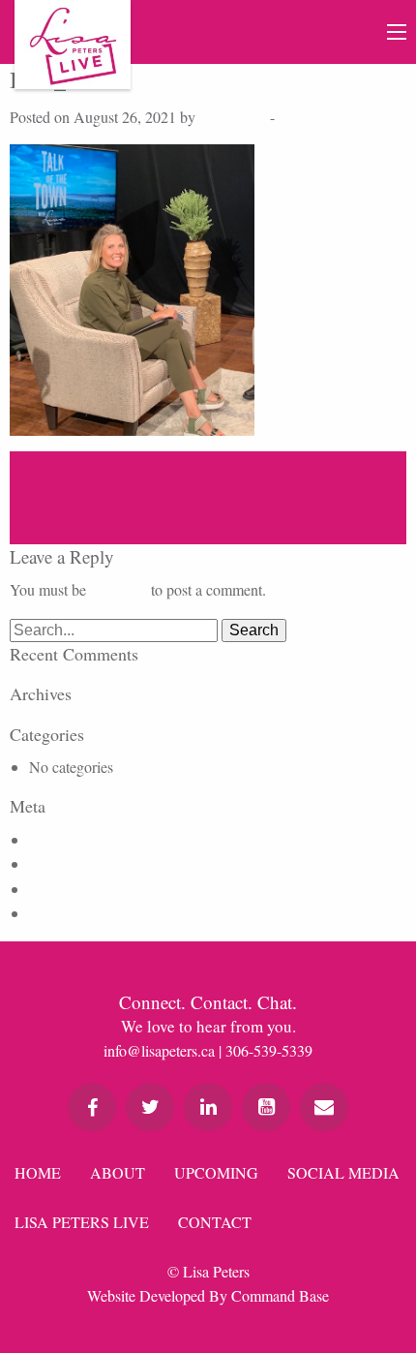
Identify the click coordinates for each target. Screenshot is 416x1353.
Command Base (280, 1295)
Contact (215, 1222)
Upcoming (216, 1172)
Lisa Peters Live (82, 1222)
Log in (49, 839)
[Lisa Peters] (73, 44)
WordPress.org (74, 913)
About (117, 1172)
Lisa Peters (232, 117)
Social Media (343, 1172)
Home (38, 1172)
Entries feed (65, 863)
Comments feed (76, 888)
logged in (118, 589)
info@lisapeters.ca (159, 1050)
